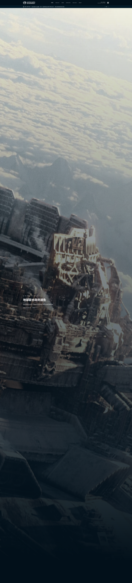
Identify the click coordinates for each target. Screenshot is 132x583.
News (63, 2)
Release (75, 2)
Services (68, 2)
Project (57, 2)
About (80, 2)
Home (52, 2)
